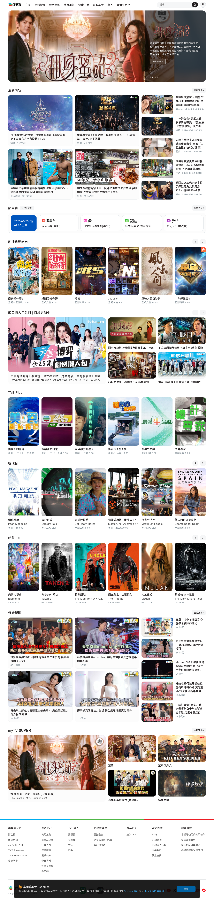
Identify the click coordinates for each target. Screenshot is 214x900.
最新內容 (14, 90)
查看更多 (198, 90)
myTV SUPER (19, 730)
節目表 (13, 208)
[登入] (203, 5)
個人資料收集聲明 (155, 891)
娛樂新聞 (14, 612)
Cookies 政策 (131, 891)
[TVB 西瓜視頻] (204, 890)
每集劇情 (157, 61)
